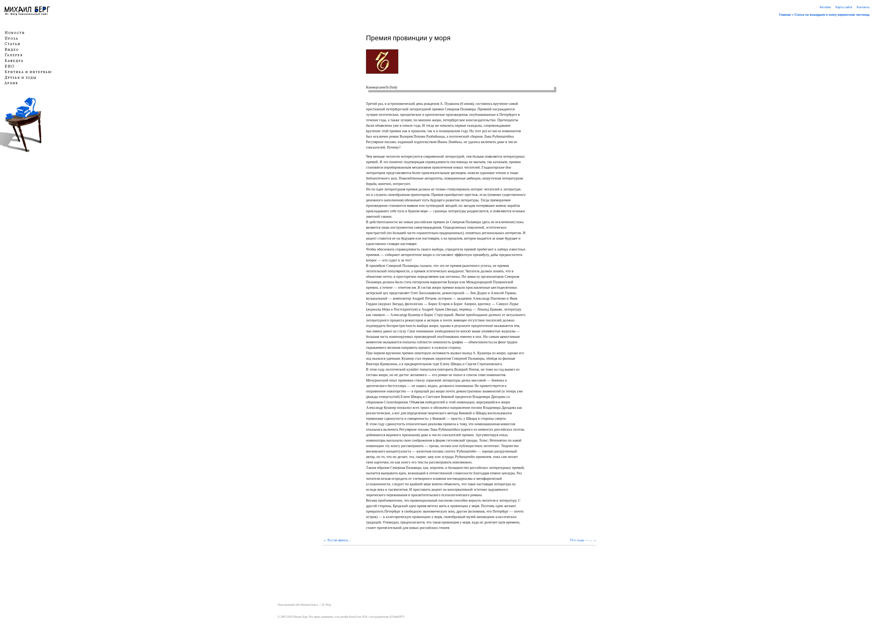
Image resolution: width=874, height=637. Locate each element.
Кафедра (14, 60)
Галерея (14, 55)
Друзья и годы (21, 77)
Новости (15, 32)
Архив (11, 83)
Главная (785, 14)
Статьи (12, 43)
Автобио (825, 7)
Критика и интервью (28, 71)
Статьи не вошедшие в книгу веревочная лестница (831, 14)
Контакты (863, 7)
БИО (10, 66)
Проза (11, 38)
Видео (12, 49)
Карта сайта (844, 7)
